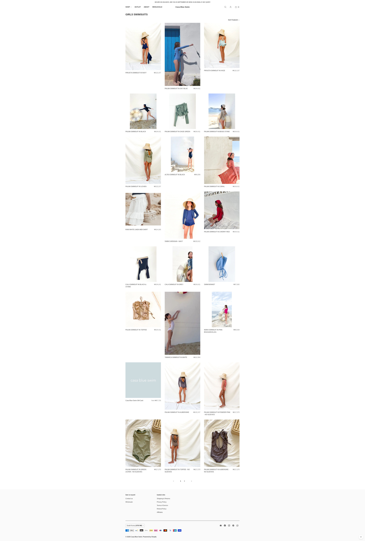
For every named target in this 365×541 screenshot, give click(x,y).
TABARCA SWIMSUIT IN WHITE (176, 357)
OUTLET (138, 7)
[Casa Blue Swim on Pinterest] (233, 525)
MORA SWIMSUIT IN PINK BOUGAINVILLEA (213, 331)
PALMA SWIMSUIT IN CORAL (214, 186)
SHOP (127, 7)
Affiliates (160, 512)
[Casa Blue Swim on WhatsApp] (237, 525)
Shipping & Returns (163, 498)
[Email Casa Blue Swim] (221, 525)
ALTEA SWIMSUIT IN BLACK (175, 174)
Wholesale (129, 502)
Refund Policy (161, 509)
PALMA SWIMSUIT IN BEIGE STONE (217, 131)
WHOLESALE (157, 7)
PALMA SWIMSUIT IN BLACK (135, 131)
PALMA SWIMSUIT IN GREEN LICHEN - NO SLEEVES (135, 471)
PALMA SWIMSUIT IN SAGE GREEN (177, 131)
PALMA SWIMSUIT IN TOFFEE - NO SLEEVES (177, 471)
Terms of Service (162, 505)
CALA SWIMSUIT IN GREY (174, 284)
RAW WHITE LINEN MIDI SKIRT (136, 229)
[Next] (191, 481)
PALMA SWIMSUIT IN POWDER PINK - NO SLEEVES (217, 413)
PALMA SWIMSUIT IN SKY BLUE (176, 88)
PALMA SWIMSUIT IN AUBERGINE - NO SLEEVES (216, 471)
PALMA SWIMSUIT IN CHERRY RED (217, 232)
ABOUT (146, 7)
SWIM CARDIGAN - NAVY (174, 241)
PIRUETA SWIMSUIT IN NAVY (135, 73)
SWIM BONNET (209, 284)
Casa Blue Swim (136, 537)
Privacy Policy (161, 502)
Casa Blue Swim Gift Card (134, 400)
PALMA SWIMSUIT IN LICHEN (135, 186)
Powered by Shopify (149, 537)
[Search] (225, 7)
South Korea (134, 525)
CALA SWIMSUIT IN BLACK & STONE (135, 286)
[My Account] (230, 7)
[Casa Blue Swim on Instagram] (229, 525)
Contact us (129, 498)
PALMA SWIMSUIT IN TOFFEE (136, 330)
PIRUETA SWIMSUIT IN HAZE (214, 70)
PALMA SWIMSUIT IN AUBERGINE (177, 412)
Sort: (233, 20)
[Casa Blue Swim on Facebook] (225, 525)
